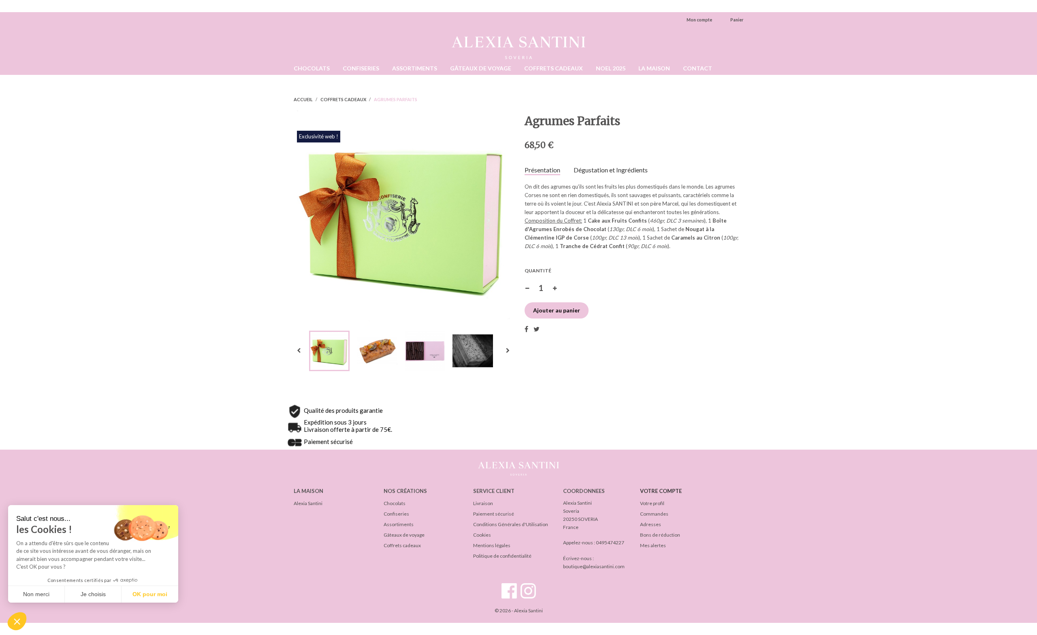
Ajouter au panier (556, 310)
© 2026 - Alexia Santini (519, 610)
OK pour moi (149, 594)
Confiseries (396, 514)
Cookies (482, 535)
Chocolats (394, 503)
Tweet (536, 329)
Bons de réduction (660, 535)
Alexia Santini (308, 503)
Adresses (650, 524)
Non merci (36, 594)
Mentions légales (491, 545)
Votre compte (661, 491)
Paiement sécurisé (493, 514)
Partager (526, 329)
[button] (17, 621)
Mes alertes (653, 545)
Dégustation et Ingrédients (611, 170)
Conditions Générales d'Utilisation (510, 524)
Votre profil (652, 503)
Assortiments (399, 524)
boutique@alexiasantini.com (594, 566)
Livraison (483, 503)
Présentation (542, 170)
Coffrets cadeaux (402, 545)
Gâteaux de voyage (404, 535)
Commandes (654, 514)
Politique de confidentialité (502, 556)
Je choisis (93, 594)
